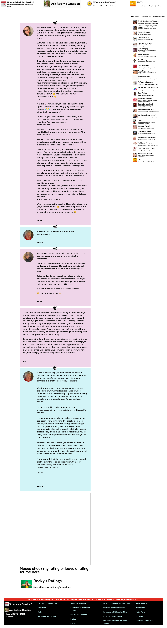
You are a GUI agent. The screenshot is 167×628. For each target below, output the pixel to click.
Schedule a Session (78, 603)
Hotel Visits (140, 612)
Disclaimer (42, 607)
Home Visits (140, 616)
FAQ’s (40, 612)
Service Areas (141, 603)
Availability (140, 607)
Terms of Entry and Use (47, 603)
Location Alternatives (144, 620)
